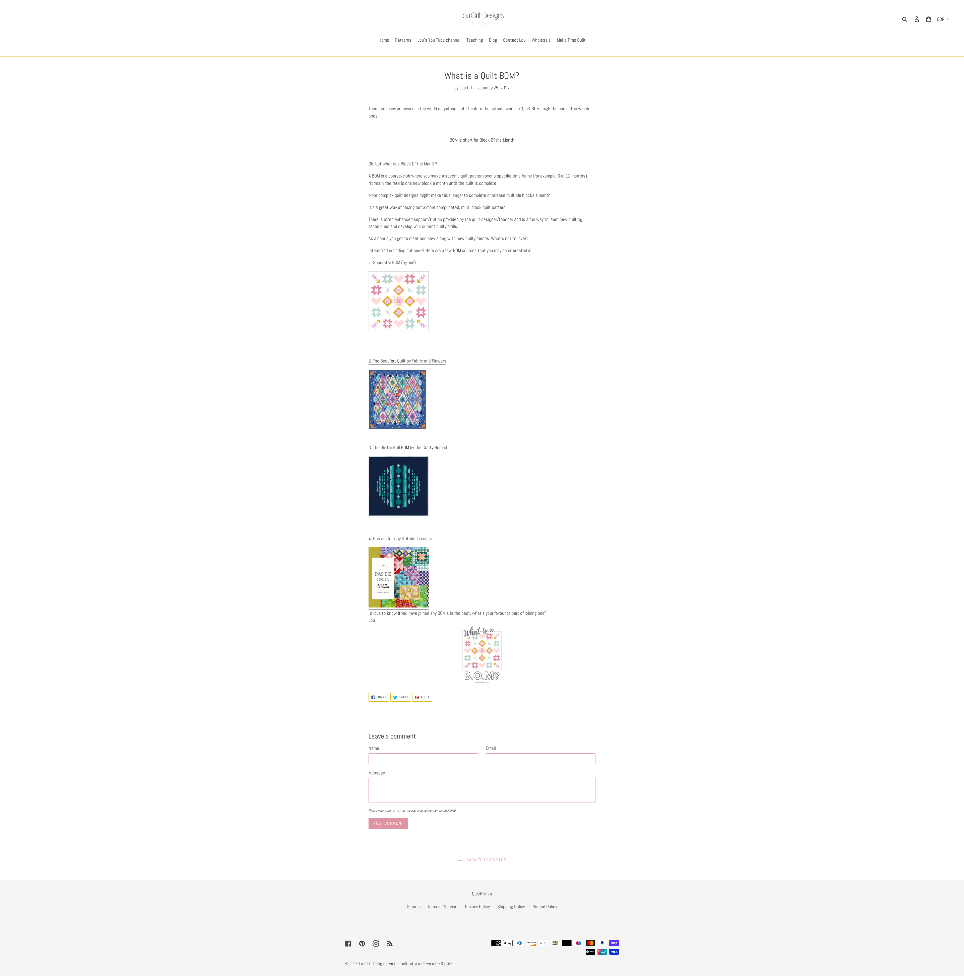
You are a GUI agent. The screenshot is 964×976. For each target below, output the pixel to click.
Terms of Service (442, 906)
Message (377, 773)
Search (413, 906)
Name (374, 748)
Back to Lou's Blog (485, 860)
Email (491, 748)
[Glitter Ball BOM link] (399, 515)
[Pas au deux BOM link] (399, 606)
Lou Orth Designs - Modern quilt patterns (390, 963)
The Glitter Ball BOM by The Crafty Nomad (410, 447)
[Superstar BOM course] (399, 330)
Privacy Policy (477, 906)
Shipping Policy (511, 906)
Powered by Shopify (437, 963)
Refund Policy (544, 906)
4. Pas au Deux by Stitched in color (400, 538)
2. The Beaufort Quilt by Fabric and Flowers (407, 361)
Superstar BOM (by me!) (394, 262)
